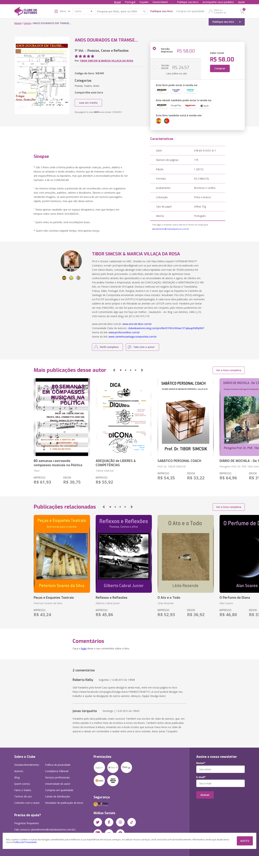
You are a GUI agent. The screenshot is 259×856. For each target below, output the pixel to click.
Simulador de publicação (64, 802)
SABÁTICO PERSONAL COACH (179, 461)
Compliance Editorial (56, 771)
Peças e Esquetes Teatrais (54, 598)
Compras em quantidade (190, 11)
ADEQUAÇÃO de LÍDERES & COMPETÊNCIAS (116, 463)
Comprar (219, 68)
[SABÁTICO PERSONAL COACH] (186, 417)
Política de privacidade (57, 764)
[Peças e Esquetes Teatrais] (62, 554)
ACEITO (244, 840)
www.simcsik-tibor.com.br (137, 324)
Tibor (37, 470)
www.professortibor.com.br (124, 332)
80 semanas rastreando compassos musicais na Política (58, 463)
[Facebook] (109, 822)
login (84, 648)
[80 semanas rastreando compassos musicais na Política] (62, 417)
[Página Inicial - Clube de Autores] (25, 12)
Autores (18, 771)
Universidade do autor (57, 783)
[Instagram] (120, 822)
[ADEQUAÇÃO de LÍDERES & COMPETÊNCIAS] (124, 417)
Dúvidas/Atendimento (26, 764)
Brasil (117, 2)
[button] (114, 370)
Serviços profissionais (57, 777)
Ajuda (241, 2)
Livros (27, 23)
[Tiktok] (131, 822)
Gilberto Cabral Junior (108, 603)
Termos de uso (23, 796)
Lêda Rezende (166, 603)
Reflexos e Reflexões (111, 598)
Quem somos (22, 783)
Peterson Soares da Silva (48, 603)
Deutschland (160, 2)
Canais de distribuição (57, 796)
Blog (17, 777)
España (144, 2)
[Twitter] (98, 822)
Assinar (205, 795)
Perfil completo (109, 347)
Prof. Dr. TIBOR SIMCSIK (172, 466)
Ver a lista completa (228, 370)
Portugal (130, 2)
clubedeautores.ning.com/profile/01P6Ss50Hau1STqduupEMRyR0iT (166, 328)
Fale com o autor (144, 347)
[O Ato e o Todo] (186, 554)
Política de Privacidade (25, 842)
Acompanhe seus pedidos (218, 2)
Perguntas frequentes (26, 823)
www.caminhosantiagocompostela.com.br (133, 336)
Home (17, 23)
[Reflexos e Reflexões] (124, 554)
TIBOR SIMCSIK (105, 470)
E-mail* (201, 777)
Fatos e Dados (22, 790)
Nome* (200, 763)
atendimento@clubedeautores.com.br (170, 229)
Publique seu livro (187, 2)
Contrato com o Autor (27, 802)
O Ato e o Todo (169, 598)
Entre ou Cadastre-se (220, 11)
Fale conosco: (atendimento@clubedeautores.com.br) (44, 829)
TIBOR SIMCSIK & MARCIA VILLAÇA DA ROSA (106, 60)
